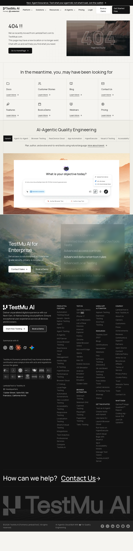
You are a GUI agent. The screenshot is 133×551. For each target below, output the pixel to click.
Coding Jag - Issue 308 (121, 414)
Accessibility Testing (62, 407)
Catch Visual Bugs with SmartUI (101, 437)
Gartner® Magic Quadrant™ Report (122, 407)
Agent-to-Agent (21, 138)
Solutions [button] (40, 10)
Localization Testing (62, 420)
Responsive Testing (62, 413)
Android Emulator (80, 372)
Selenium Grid (82, 402)
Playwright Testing (81, 413)
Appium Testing (103, 312)
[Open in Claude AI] (18, 347)
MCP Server (62, 338)
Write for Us (121, 357)
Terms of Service (119, 368)
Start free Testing (14, 328)
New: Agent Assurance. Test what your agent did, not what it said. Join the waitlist (65, 2)
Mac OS (80, 360)
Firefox (79, 336)
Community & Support (121, 339)
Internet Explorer (80, 330)
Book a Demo (42, 269)
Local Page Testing (61, 389)
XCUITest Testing (100, 323)
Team (118, 391)
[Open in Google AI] (32, 347)
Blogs (98, 341)
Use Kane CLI (101, 418)
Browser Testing (38, 138)
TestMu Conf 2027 (101, 336)
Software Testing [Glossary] (100, 362)
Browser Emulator (80, 378)
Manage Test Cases (102, 453)
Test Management (62, 355)
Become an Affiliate (120, 362)
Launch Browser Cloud (103, 422)
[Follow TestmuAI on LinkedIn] (113, 526)
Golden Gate (82, 383)
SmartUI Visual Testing (63, 426)
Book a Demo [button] (103, 9)
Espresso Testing (100, 317)
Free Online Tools (101, 382)
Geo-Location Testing (63, 401)
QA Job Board (101, 368)
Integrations (62, 431)
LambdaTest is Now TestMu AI (122, 311)
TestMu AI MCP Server (102, 459)
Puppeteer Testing (81, 419)
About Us (120, 316)
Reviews (119, 334)
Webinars (100, 352)
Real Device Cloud (57, 138)
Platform (27, 10)
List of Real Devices (81, 324)
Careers (119, 320)
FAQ (97, 355)
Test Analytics (63, 435)
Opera (79, 353)
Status (99, 398)
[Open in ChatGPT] (5, 347)
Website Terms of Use (122, 385)
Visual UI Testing (108, 138)
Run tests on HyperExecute (102, 429)
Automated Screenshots (62, 395)
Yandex (80, 356)
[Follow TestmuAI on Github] (123, 526)
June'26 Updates (119, 421)
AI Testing (61, 367)
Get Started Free (119, 9)
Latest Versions (102, 387)
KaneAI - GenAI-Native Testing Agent (63, 321)
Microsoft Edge (83, 349)
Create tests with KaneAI (101, 413)
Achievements (122, 330)
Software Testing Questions (100, 374)
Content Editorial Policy (122, 352)
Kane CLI (60, 327)
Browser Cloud (63, 380)
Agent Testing (63, 331)
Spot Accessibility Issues (101, 446)
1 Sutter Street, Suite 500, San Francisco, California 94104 (16, 394)
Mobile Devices (83, 364)
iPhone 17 (81, 316)
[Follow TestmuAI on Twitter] (107, 526)
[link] (11, 9)
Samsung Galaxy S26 (83, 311)
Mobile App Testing (62, 362)
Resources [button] (54, 10)
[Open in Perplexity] (11, 347)
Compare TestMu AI (61, 446)
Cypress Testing (80, 407)
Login (90, 10)
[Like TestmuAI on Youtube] (118, 526)
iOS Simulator (82, 367)
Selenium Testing (80, 397)
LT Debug (61, 384)
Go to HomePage (18, 50)
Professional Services (62, 439)
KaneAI (8, 138)
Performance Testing (62, 375)
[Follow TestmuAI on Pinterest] (128, 526)
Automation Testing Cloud (63, 313)
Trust (118, 381)
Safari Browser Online (83, 344)
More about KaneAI (96, 145)
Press (118, 327)
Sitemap (99, 394)
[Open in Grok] (25, 347)
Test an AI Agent (103, 408)
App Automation (75, 138)
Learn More (11, 95)
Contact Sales (18, 269)
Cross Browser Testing (63, 343)
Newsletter (101, 348)
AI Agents (69, 10)
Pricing (81, 10)
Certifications (102, 344)
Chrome (80, 339)
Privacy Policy (121, 373)
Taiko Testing (82, 424)
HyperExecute (91, 138)
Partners (119, 344)
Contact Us (120, 394)
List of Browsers (83, 320)
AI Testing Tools (103, 391)
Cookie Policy (121, 377)
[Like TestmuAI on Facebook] (102, 526)
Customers (120, 323)
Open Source (121, 348)
